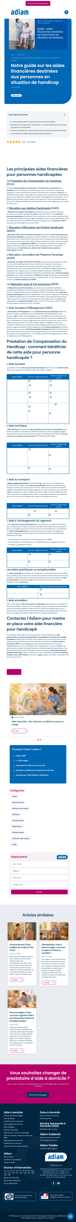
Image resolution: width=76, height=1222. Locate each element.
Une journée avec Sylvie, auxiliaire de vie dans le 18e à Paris (21, 947)
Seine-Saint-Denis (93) (12, 1181)
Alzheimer (16, 814)
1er (5, 1171)
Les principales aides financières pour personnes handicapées (32, 122)
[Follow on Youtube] (58, 1183)
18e (32, 1173)
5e (17, 1171)
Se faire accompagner (39, 1095)
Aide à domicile (18, 802)
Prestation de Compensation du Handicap (35, 181)
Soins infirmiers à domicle (49, 1116)
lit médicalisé (23, 582)
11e (5, 1173)
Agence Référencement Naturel (43, 1218)
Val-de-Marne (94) (11, 1183)
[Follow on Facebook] (53, 1183)
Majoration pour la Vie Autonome (30, 284)
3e (11, 1171)
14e (17, 1173)
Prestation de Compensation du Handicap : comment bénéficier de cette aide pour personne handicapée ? (38, 126)
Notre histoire (9, 1157)
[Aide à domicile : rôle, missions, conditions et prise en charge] (38, 699)
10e (32, 1171)
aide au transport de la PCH (18, 483)
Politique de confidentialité (57, 1216)
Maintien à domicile (11, 1130)
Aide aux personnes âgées (13, 1116)
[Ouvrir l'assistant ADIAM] (70, 1216)
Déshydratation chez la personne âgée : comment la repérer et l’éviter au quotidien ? (53, 948)
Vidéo (14, 844)
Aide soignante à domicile (13, 1124)
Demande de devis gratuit (39, 3)
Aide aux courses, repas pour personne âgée (18, 1136)
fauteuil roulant (59, 431)
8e (26, 1171)
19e (5, 1175)
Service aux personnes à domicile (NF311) (23, 1197)
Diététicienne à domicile (12, 1143)
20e (9, 1175)
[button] (38, 740)
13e (13, 1173)
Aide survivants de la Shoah (50, 1137)
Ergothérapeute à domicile (13, 1140)
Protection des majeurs (21, 838)
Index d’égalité (26, 1218)
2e (8, 1171)
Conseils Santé (17, 820)
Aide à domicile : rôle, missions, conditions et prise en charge (38, 723)
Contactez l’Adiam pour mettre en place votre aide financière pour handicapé (38, 130)
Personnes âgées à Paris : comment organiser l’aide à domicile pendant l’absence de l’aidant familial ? (22, 1016)
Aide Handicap (9, 1118)
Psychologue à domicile (48, 1140)
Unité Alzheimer (45, 1118)
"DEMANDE (15, 672)
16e (25, 1173)
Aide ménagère (9, 1127)
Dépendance (16, 95)
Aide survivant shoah (20, 808)
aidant (14, 796)
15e (21, 1173)
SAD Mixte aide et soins (48, 1129)
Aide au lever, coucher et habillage (16, 1133)
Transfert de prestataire (12, 1160)
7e (23, 1171)
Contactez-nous (56, 1165)
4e (14, 1171)
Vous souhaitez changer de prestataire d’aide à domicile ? (31, 134)
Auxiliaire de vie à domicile (13, 1121)
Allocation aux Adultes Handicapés (30, 208)
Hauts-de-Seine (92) (11, 1178)
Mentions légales (41, 1216)
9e (29, 1171)
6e (20, 1171)
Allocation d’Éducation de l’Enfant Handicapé (36, 227)
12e (9, 1173)
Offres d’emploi (9, 1162)
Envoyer (39, 892)
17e (29, 1173)
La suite (16, 731)
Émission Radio (18, 832)
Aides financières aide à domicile (16, 1146)
